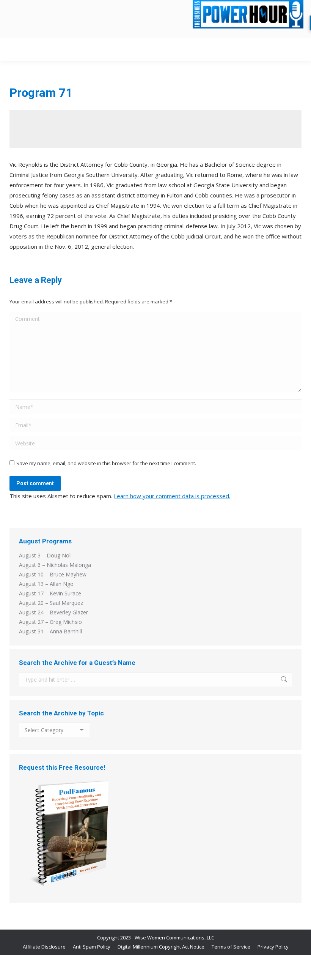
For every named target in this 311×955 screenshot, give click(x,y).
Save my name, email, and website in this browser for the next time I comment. (106, 463)
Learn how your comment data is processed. (172, 496)
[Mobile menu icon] (295, 49)
